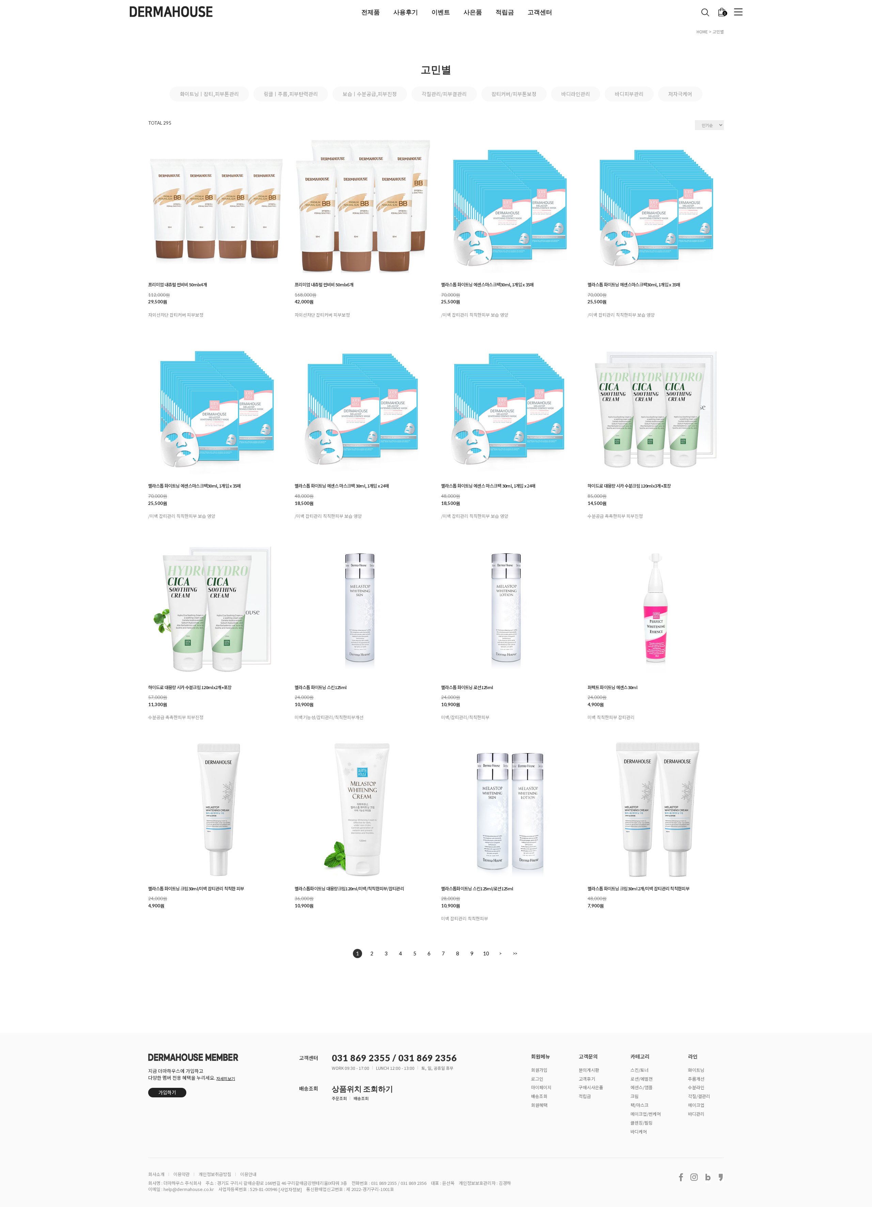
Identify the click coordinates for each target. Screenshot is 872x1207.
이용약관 (181, 1174)
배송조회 (361, 1098)
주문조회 (339, 1098)
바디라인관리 (575, 93)
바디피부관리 (629, 93)
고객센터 (540, 12)
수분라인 (696, 1087)
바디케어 (638, 1131)
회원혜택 (539, 1105)
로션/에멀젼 (641, 1078)
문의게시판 (589, 1069)
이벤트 (441, 12)
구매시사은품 (591, 1087)
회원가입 (539, 1069)
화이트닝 (696, 1069)
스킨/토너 (639, 1069)
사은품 (473, 12)
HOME (702, 31)
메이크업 (696, 1105)
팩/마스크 (639, 1105)
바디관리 (696, 1114)
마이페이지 (541, 1087)
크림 (634, 1096)
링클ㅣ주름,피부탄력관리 (291, 93)
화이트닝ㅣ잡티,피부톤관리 (209, 93)
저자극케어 (680, 93)
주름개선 (696, 1078)
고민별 (718, 31)
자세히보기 (225, 1078)
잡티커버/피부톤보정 (514, 93)
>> (515, 953)
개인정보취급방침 (215, 1174)
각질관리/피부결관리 (444, 93)
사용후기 (405, 12)
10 (486, 953)
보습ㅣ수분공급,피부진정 (370, 93)
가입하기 (167, 1092)
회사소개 (156, 1174)
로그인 (537, 1078)
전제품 (370, 12)
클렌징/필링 (641, 1122)
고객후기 (587, 1078)
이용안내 (248, 1174)
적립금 (505, 12)
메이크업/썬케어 (645, 1114)
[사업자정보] (290, 1189)
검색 (705, 12)
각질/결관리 (699, 1096)
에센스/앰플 (641, 1087)
